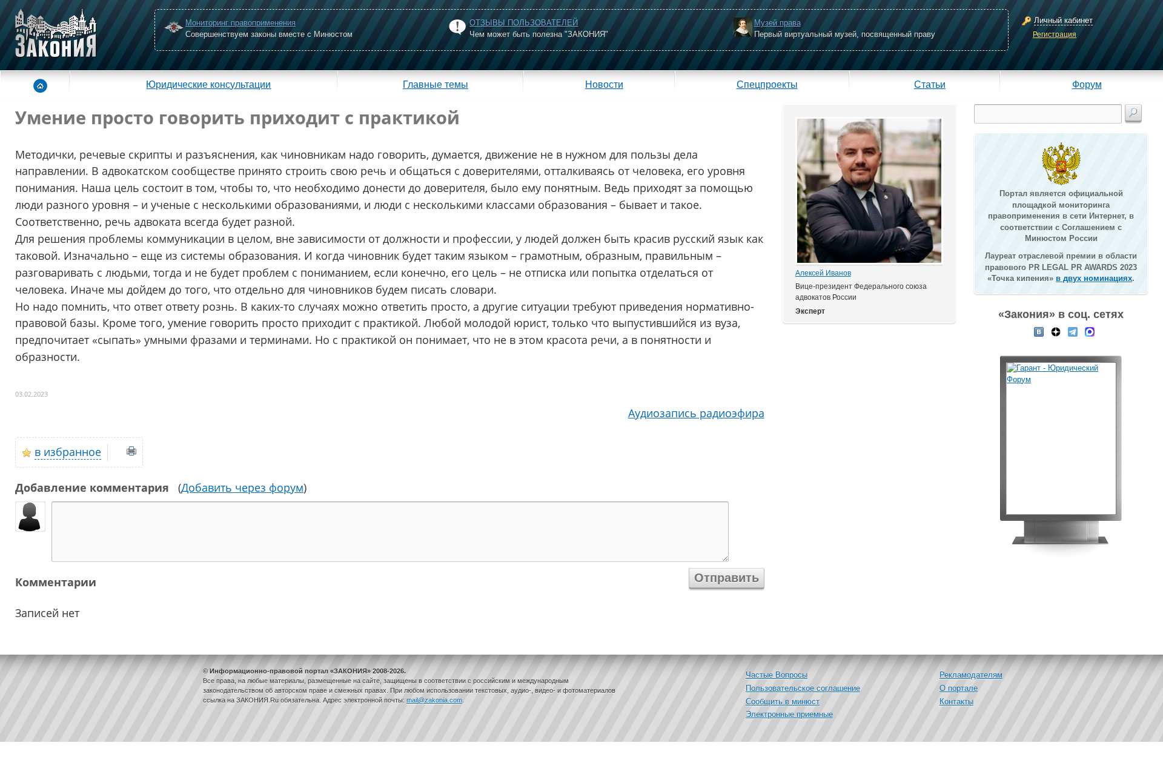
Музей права (777, 22)
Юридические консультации (208, 84)
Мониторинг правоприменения (240, 22)
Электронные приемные (789, 714)
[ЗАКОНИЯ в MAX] (1090, 331)
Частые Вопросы (776, 674)
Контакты (956, 701)
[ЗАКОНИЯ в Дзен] (1056, 331)
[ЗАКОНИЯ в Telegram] (1073, 331)
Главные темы (435, 84)
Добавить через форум (242, 487)
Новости (604, 84)
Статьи (930, 84)
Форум (1087, 84)
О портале (958, 688)
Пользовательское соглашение (803, 688)
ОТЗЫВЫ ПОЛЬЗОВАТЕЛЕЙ (523, 22)
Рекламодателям (970, 674)
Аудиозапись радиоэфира (696, 413)
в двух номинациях (1094, 278)
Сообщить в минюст (783, 701)
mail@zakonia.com (434, 700)
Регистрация (1054, 34)
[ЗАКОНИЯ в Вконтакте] (1039, 331)
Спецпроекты (767, 84)
